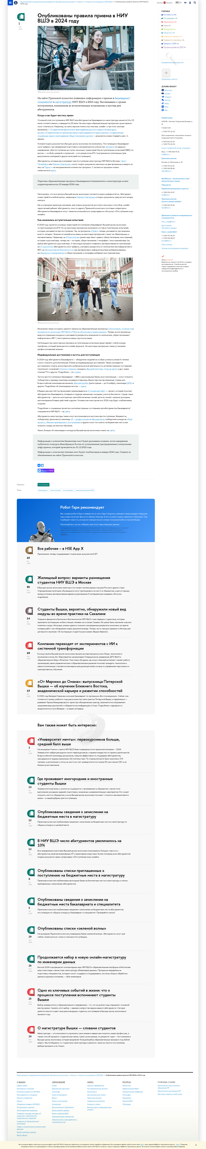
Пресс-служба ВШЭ (169, 232)
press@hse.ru (166, 241)
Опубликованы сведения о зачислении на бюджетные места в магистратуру (73, 814)
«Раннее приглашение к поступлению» (63, 422)
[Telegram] (42, 465)
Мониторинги (92, 1092)
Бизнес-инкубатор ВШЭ (60, 1113)
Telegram (168, 97)
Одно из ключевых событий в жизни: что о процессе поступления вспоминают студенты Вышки (77, 995)
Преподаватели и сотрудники (27, 1095)
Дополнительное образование (63, 1107)
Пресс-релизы (167, 244)
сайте (67, 411)
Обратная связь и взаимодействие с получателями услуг (64, 1121)
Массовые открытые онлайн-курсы (170, 1094)
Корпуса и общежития (24, 1098)
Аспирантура (56, 1104)
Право (95, 231)
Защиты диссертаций (94, 1098)
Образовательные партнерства (63, 1117)
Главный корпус (167, 118)
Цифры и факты (22, 1086)
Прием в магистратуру (59, 1101)
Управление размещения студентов (175, 188)
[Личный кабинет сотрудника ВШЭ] (190, 2)
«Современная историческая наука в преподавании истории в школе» (76, 132)
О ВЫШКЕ (21, 1082)
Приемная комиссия (169, 158)
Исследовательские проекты (97, 1089)
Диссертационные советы (96, 1095)
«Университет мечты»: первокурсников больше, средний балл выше (79, 741)
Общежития (166, 185)
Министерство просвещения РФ (169, 1091)
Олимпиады (56, 1092)
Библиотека (127, 1086)
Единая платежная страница (26, 1132)
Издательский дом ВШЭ (131, 1089)
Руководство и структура (25, 1089)
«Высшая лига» (98, 419)
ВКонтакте (168, 90)
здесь (142, 1144)
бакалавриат (43, 490)
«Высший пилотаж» (94, 369)
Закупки (19, 1101)
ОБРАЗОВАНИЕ (58, 1082)
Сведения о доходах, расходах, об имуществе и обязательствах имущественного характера (29, 1115)
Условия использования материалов (175, 248)
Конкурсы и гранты (93, 1104)
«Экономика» (114, 328)
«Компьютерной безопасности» (59, 249)
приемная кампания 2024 (85, 490)
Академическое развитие (96, 1101)
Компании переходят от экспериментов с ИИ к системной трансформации (78, 646)
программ (110, 146)
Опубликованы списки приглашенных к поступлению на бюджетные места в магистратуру (81, 873)
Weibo (167, 103)
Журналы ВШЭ (128, 1101)
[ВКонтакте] (39, 465)
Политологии (73, 237)
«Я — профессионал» (80, 419)
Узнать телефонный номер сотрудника (176, 148)
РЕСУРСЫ (127, 1082)
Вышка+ (54, 1098)
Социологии (46, 246)
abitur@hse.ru (166, 171)
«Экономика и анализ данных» (93, 332)
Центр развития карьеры (60, 1110)
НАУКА (90, 1082)
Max (166, 110)
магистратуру (63, 102)
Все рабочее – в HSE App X (60, 548)
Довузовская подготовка (60, 1089)
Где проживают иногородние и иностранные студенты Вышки (75, 781)
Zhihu (166, 107)
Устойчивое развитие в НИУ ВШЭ (28, 1092)
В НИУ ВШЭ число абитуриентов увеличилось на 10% (79, 843)
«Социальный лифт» (97, 391)
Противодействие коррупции (27, 1110)
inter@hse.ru (166, 208)
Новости (74, 1075)
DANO (129, 383)
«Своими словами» (67, 369)
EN (180, 2)
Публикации (127, 1104)
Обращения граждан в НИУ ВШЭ (28, 1104)
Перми (47, 167)
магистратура (55, 490)
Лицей (54, 1086)
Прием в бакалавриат (59, 1095)
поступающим (68, 490)
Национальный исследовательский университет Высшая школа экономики (42, 1075)
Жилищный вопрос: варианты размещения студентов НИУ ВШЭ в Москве (74, 580)
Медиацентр (127, 1098)
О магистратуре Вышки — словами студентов (77, 1027)
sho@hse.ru (166, 195)
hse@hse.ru (166, 154)
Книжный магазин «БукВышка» (133, 1092)
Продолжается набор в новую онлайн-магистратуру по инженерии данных (82, 959)
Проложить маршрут (169, 228)
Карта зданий (166, 225)
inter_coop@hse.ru (168, 221)
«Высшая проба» (81, 383)
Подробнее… (64, 534)
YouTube (167, 93)
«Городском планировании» (52, 253)
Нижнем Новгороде (61, 164)
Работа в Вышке (22, 1135)
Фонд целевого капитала (25, 1107)
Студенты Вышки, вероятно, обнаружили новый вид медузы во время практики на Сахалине (82, 611)
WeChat (167, 100)
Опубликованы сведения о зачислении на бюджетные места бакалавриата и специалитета (79, 902)
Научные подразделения (95, 1086)
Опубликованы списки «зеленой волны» (72, 928)
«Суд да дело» (110, 369)
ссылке (77, 372)
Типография (127, 1095)
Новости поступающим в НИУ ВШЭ (91, 1075)
